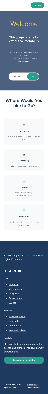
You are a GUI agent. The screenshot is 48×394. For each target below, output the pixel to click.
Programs (14, 293)
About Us (13, 284)
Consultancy (24, 187)
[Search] (33, 76)
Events (12, 302)
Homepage (24, 131)
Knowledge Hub (17, 316)
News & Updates (17, 330)
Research (14, 321)
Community (15, 325)
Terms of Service (33, 387)
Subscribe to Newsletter (24, 360)
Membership (24, 161)
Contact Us (24, 217)
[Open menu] (23, 5)
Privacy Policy (32, 384)
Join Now (37, 5)
